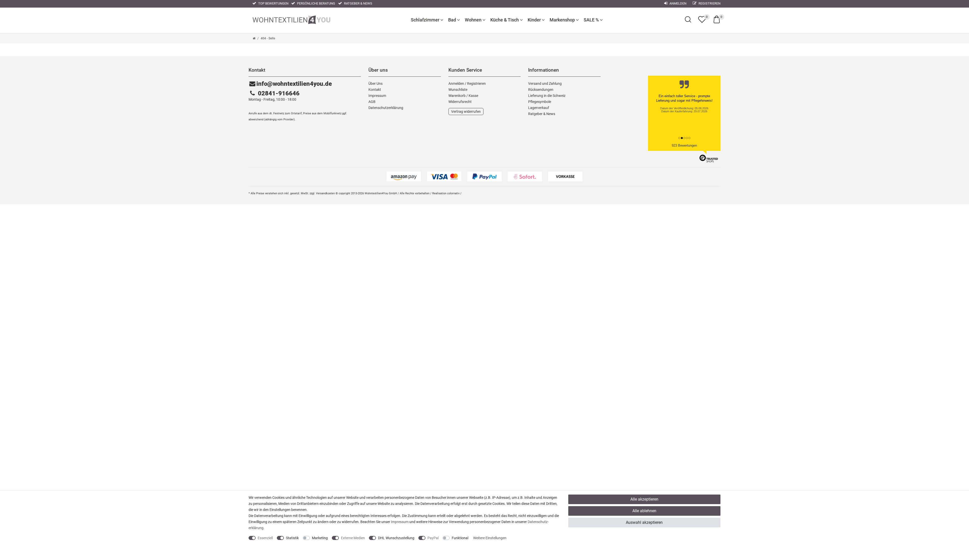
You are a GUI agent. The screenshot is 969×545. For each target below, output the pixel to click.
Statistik (292, 538)
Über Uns (375, 83)
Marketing (320, 538)
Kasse (473, 96)
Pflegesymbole (539, 102)
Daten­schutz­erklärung (385, 108)
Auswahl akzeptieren (644, 522)
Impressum (377, 96)
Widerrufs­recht (460, 102)
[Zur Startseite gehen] (254, 38)
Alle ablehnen (644, 510)
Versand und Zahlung (545, 83)
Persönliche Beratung (315, 3)
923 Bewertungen (684, 145)
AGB (371, 102)
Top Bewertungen (272, 3)
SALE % (592, 19)
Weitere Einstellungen (489, 538)
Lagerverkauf (538, 108)
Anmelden (677, 3)
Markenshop (563, 19)
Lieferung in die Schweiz (547, 96)
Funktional (460, 538)
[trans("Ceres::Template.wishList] (702, 19)
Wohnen (473, 19)
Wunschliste (457, 90)
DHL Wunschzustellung (396, 538)
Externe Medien (353, 538)
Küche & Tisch (505, 19)
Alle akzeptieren (644, 499)
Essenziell (265, 538)
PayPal (433, 538)
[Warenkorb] (716, 19)
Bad (452, 19)
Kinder (535, 19)
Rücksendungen (540, 90)
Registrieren (709, 3)
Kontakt (374, 90)
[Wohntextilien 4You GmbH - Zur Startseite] (291, 19)
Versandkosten (325, 193)
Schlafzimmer (425, 19)
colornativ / (454, 193)
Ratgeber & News (357, 3)
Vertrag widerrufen (466, 112)
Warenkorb (457, 96)
